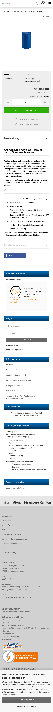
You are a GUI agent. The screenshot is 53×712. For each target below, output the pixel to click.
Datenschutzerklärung (10, 694)
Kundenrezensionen (15, 245)
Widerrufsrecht (8, 525)
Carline (46, 17)
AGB (3, 530)
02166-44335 (8, 579)
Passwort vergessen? (14, 350)
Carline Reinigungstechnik (16, 375)
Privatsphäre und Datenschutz (13, 534)
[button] (8, 102)
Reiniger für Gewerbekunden (17, 370)
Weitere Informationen (26, 707)
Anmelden (26, 340)
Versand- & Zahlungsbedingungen (15, 539)
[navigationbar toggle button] (49, 3)
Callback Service (8, 548)
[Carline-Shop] (5, 3)
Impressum (6, 521)
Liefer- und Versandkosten (12, 544)
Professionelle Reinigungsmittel (18, 380)
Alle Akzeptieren (26, 700)
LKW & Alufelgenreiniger (15, 391)
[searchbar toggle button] (36, 3)
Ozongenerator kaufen (14, 386)
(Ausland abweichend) (32, 81)
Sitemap (9, 365)
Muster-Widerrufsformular (16, 488)
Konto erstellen (12, 346)
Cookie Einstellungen (10, 553)
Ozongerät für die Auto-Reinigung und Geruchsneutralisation (20, 397)
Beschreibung (11, 138)
